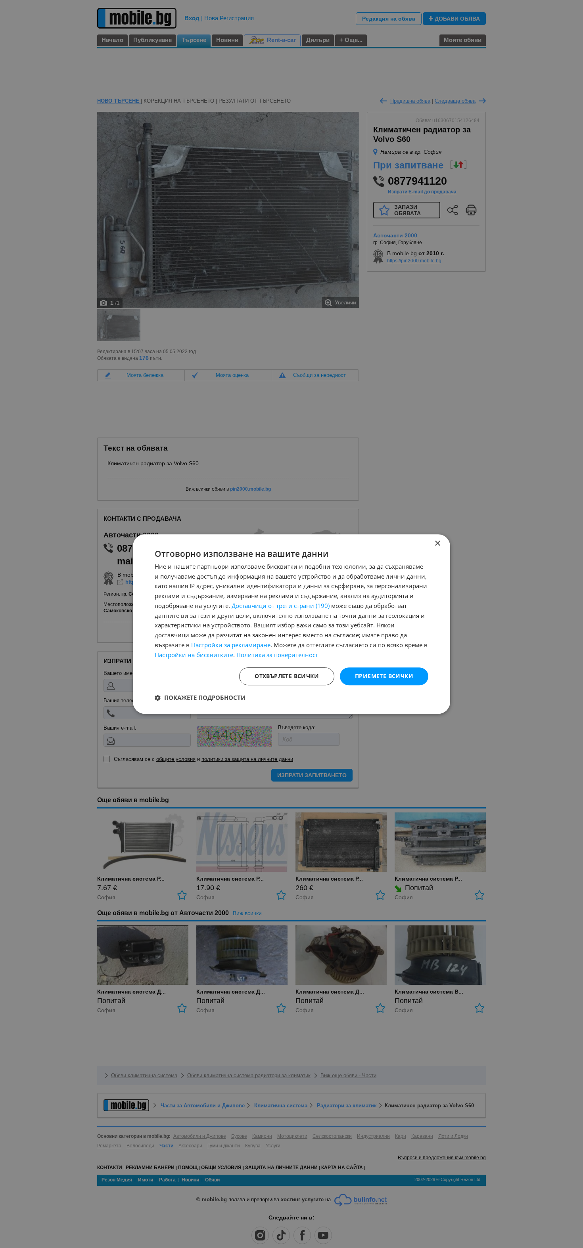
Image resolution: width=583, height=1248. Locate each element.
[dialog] (291, 624)
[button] (200, 697)
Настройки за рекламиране (230, 645)
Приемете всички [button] (384, 676)
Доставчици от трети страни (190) (281, 606)
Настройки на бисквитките (194, 655)
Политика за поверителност (277, 655)
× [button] (437, 544)
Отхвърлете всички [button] (287, 676)
